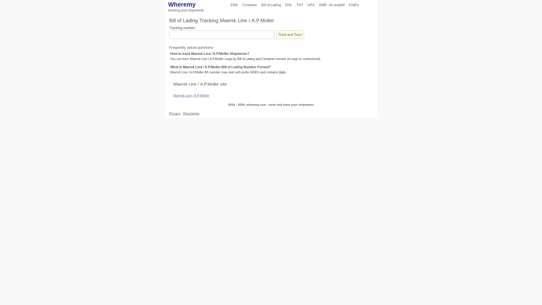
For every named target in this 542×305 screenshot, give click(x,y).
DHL (288, 5)
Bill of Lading (271, 5)
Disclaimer (191, 113)
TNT (299, 5)
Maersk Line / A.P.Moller (191, 95)
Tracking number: (183, 28)
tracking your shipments (186, 10)
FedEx (354, 5)
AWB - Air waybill (332, 5)
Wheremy (182, 4)
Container (249, 5)
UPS (311, 5)
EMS (234, 5)
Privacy (174, 113)
